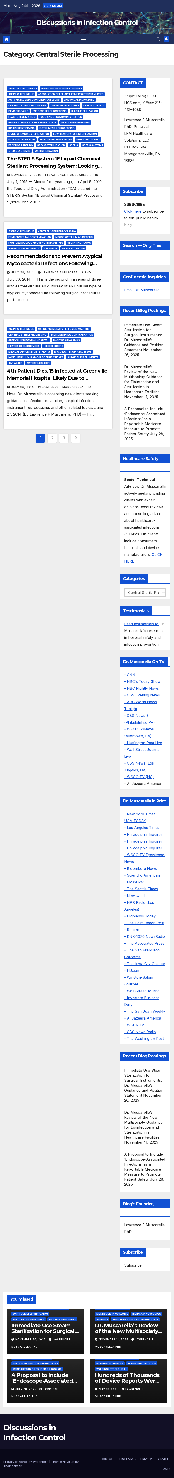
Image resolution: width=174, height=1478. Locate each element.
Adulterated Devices (22, 88)
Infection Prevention (75, 122)
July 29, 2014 (23, 272)
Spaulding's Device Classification (135, 1319)
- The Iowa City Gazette (144, 963)
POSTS (166, 1469)
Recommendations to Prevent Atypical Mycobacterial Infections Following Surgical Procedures (54, 263)
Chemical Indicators (65, 105)
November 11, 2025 (114, 1339)
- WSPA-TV (134, 1025)
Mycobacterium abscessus (74, 237)
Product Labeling (20, 145)
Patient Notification (142, 1363)
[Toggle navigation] (83, 39)
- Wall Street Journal (142, 991)
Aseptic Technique (21, 94)
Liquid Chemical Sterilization (28, 133)
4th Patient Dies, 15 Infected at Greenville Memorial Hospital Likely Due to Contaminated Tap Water (57, 378)
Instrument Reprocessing (57, 128)
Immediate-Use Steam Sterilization (32, 122)
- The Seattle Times (141, 889)
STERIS (73, 145)
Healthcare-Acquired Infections (35, 1363)
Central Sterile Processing (27, 105)
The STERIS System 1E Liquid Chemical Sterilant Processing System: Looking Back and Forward (53, 166)
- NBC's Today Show (142, 681)
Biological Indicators (79, 99)
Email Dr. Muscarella (142, 290)
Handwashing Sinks (66, 340)
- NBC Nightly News (141, 688)
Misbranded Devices (21, 139)
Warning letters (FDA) (111, 1369)
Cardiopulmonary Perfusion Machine (63, 329)
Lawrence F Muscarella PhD (73, 174)
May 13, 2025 (109, 1389)
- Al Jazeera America (142, 1018)
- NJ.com (132, 970)
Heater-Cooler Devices (23, 346)
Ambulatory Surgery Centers (61, 88)
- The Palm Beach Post (144, 923)
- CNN (129, 674)
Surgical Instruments (23, 248)
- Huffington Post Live (143, 742)
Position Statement (62, 1319)
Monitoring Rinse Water (56, 139)
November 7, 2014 (26, 174)
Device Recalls (18, 111)
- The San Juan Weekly (144, 1011)
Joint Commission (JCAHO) (30, 1313)
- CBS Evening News (142, 695)
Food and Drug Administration (61, 116)
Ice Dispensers (53, 346)
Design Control (94, 105)
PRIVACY (146, 1459)
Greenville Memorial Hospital (28, 340)
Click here (132, 211)
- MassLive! (134, 882)
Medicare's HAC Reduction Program (37, 1369)
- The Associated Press (144, 943)
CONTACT (108, 1459)
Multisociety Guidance (28, 1319)
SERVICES (164, 1459)
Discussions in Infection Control (87, 22)
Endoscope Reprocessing (50, 111)
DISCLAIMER (127, 1459)
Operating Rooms (88, 139)
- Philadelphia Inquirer (143, 834)
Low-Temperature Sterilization (75, 133)
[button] (158, 39)
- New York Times (139, 814)
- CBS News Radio (140, 1031)
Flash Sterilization (84, 111)
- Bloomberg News (140, 868)
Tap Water (51, 248)
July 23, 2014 (23, 387)
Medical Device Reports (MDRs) (29, 351)
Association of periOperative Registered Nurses (70, 94)
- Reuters (132, 929)
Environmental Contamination (29, 237)
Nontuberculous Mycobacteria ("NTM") (35, 242)
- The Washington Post (144, 1038)
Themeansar (12, 1466)
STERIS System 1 (92, 145)
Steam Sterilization (51, 145)
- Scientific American (142, 875)
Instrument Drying (21, 128)
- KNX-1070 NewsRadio (144, 936)
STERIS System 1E (19, 151)
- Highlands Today (140, 916)
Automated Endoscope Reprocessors (34, 99)
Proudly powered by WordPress (26, 1461)
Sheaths (102, 1319)
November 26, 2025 (31, 1339)
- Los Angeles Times (141, 827)
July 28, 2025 (26, 1389)
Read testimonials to (142, 624)
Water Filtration (46, 151)
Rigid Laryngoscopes (146, 1313)
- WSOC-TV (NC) (139, 777)
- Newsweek (135, 895)
